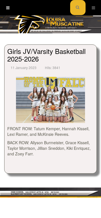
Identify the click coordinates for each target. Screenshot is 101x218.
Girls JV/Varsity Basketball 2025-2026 (46, 54)
